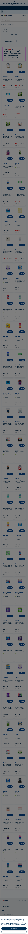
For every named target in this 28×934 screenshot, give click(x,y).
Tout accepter (14, 928)
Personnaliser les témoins (14, 932)
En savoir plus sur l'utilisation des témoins (15, 924)
